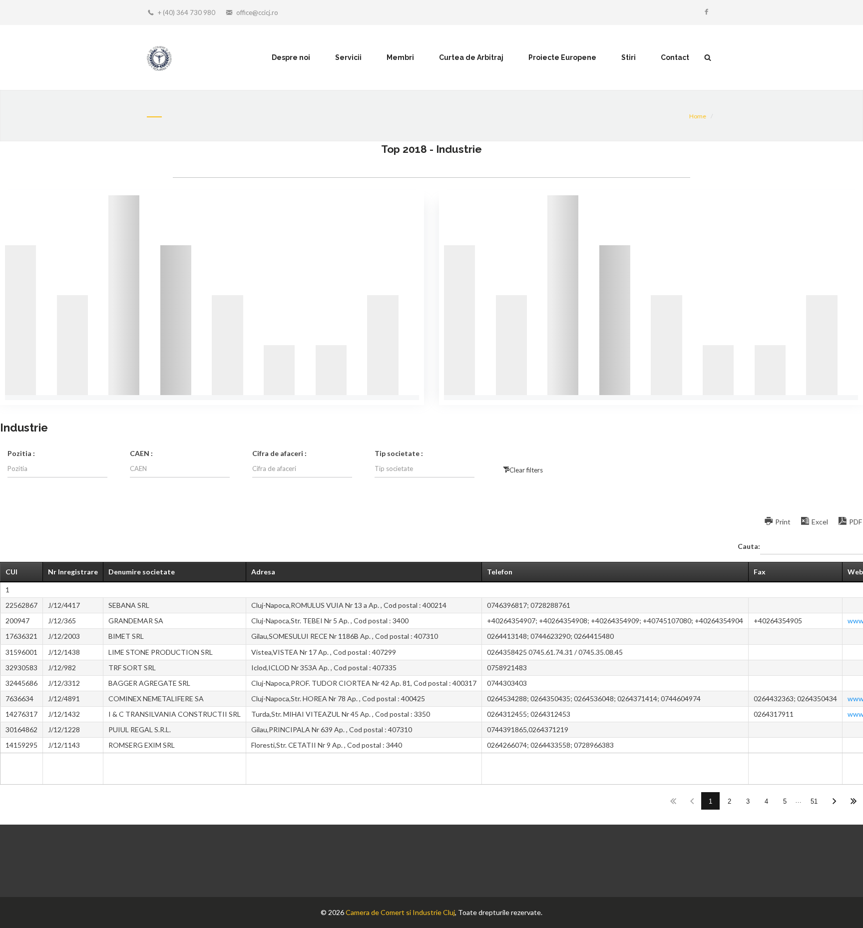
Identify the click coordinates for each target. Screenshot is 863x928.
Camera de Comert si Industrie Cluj (400, 912)
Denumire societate (141, 571)
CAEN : (141, 453)
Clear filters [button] (526, 470)
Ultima (853, 801)
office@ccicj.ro (257, 12)
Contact (675, 57)
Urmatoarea (834, 801)
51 (814, 801)
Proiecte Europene (562, 57)
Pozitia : (21, 453)
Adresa (263, 571)
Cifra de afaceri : (279, 453)
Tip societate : (399, 453)
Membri (400, 57)
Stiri (628, 57)
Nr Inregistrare (73, 571)
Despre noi (291, 57)
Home (697, 116)
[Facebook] (706, 12)
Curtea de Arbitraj (471, 57)
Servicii (348, 57)
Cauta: (749, 546)
